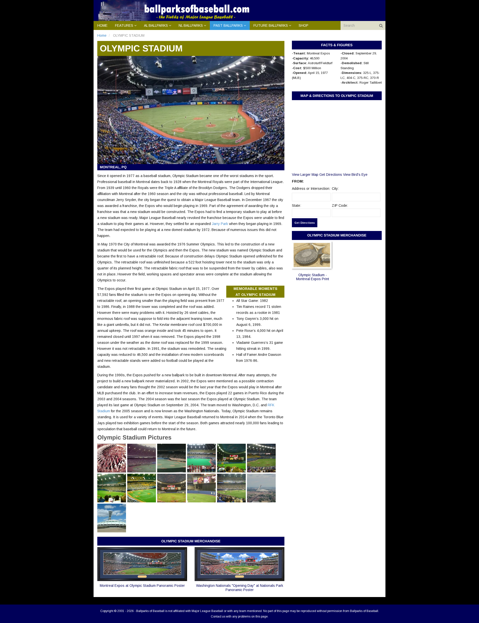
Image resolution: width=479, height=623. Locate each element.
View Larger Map (305, 175)
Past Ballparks (228, 25)
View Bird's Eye (355, 175)
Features (124, 25)
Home (102, 25)
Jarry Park (220, 224)
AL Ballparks (156, 25)
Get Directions (330, 175)
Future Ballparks (270, 25)
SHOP (303, 25)
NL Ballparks (191, 25)
